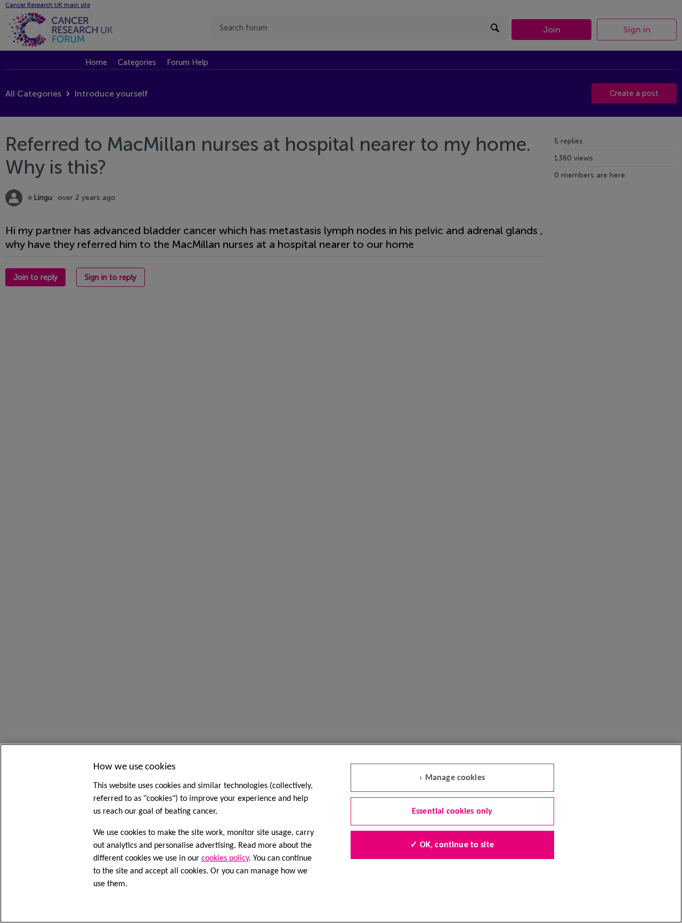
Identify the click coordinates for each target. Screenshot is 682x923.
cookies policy (225, 858)
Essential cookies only (452, 811)
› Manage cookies (452, 778)
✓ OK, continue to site (452, 845)
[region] (341, 833)
